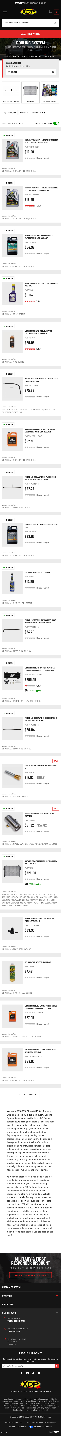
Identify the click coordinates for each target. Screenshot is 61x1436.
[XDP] (28, 11)
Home (7, 56)
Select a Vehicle (34, 34)
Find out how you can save (30, 1275)
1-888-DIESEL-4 (14, 1331)
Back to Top (54, 1432)
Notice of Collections (18, 1426)
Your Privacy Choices (43, 1426)
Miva (28, 1422)
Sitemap (4, 1432)
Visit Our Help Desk (16, 1321)
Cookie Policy (37, 1422)
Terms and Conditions (14, 1422)
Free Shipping (21, 3)
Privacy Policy (50, 1422)
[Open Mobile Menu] (5, 11)
